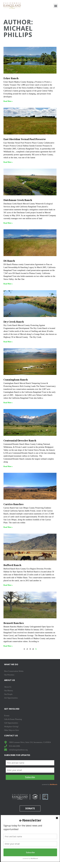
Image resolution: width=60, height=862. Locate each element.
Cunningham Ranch (15, 379)
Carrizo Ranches (13, 504)
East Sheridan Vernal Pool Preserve (24, 139)
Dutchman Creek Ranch (17, 200)
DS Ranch (9, 261)
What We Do (11, 664)
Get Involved (11, 708)
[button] (55, 6)
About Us (9, 680)
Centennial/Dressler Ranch (19, 440)
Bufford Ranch (12, 565)
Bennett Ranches (13, 623)
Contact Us (11, 735)
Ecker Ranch (11, 78)
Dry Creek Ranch (13, 321)
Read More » (8, 101)
